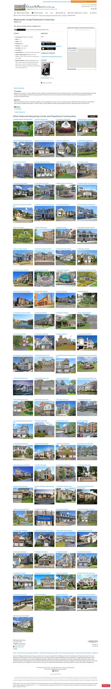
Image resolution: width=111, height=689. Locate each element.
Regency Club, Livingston (41, 270)
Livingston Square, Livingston (21, 270)
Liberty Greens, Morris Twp (21, 399)
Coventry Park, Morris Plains (42, 355)
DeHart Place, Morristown (41, 443)
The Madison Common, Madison (22, 312)
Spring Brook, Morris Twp (84, 399)
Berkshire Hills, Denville (20, 162)
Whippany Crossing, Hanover (63, 248)
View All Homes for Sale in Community (51, 46)
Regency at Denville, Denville (63, 162)
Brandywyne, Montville (62, 312)
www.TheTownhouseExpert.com (62, 1)
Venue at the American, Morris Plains (87, 355)
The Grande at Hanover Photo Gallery (49, 652)
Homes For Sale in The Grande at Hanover (27, 652)
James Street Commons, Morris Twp (87, 378)
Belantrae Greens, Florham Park (64, 183)
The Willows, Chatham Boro (63, 119)
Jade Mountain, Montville (41, 334)
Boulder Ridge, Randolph (84, 551)
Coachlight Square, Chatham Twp (86, 119)
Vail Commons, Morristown (63, 465)
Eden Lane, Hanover (19, 227)
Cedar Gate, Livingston (83, 248)
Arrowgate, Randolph (61, 551)
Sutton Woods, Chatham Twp (85, 140)
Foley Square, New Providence (21, 509)
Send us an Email (47, 82)
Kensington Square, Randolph (43, 573)
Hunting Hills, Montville (20, 334)
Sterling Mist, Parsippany (20, 551)
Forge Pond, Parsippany (62, 509)
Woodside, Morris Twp (62, 420)
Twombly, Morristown (40, 465)
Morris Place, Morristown (62, 443)
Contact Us (95, 652)
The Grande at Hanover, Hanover (86, 227)
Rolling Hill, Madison (61, 291)
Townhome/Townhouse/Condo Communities (50, 15)
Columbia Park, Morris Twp (21, 378)
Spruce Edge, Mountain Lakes (64, 486)
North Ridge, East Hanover (42, 183)
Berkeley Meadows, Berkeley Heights (23, 119)
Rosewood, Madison (83, 291)
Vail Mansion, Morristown (84, 465)
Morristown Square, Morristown (22, 465)
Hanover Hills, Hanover (41, 227)
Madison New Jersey (19, 88)
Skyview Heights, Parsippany (85, 530)
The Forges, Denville (83, 162)
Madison (64, 15)
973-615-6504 (93, 4)
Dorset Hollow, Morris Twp (42, 378)
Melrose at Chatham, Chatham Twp (44, 140)
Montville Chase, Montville (84, 334)
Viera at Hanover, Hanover (20, 248)
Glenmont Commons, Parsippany (86, 509)
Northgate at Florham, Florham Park (44, 204)
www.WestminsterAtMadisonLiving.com (52, 56)
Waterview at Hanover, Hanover (43, 248)
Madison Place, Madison (41, 291)
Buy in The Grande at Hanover (67, 652)
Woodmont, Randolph (62, 573)
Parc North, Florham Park (62, 204)
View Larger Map (72, 69)
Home (14, 652)
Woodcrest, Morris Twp (41, 420)
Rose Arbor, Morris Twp (62, 399)
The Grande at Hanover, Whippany (87, 594)
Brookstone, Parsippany (41, 509)
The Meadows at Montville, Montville (23, 355)
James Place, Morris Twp (62, 378)
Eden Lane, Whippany (40, 594)
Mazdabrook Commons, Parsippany (44, 530)
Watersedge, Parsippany (41, 551)
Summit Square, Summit (20, 594)
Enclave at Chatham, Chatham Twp (23, 140)
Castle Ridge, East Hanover (20, 183)
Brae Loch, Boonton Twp (41, 119)
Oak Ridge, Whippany (62, 594)
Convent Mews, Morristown (21, 443)
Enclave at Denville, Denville (42, 162)
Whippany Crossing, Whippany (22, 615)
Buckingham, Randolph (20, 573)
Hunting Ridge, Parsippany (20, 530)
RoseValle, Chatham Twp (62, 140)
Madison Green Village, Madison (22, 291)
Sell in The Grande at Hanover (83, 652)
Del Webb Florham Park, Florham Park (87, 183)
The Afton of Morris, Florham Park (86, 204)
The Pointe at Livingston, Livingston (87, 270)
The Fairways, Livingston (62, 270)
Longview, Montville (61, 334)
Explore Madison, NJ (20, 112)
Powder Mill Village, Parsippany (64, 530)
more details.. (18, 108)
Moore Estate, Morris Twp (41, 399)
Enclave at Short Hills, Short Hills (86, 573)
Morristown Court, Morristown (85, 443)
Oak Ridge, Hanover (61, 227)
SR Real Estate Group (48, 1)
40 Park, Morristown (83, 420)
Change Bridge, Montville (84, 312)
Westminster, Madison (41, 312)
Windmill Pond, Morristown (21, 486)
